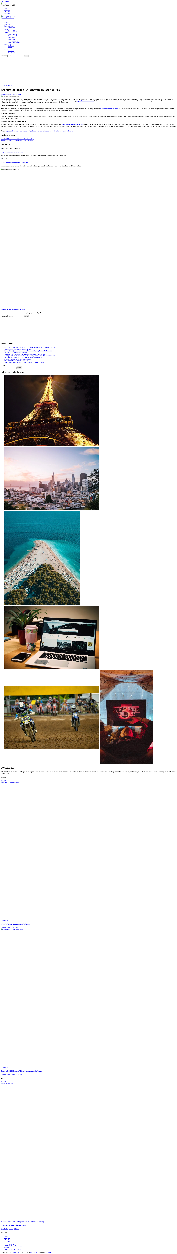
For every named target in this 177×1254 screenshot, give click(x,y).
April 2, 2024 (15, 927)
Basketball (11, 46)
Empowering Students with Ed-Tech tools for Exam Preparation (23, 357)
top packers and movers (66, 131)
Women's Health (36, 1222)
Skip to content (5, 1)
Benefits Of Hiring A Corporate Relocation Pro (13, 309)
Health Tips (11, 52)
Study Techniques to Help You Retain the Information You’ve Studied (24, 362)
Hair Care (11, 51)
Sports (7, 44)
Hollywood (11, 27)
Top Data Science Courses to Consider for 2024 (18, 349)
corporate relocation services (13, 131)
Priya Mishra (4, 1229)
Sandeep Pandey (5, 94)
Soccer (10, 47)
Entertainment (8, 26)
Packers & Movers (6, 85)
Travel (6, 32)
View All (3, 781)
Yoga (42, 1222)
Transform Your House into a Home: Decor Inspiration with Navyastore (25, 354)
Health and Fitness (6, 1222)
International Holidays (14, 36)
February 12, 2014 (14, 1229)
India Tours (11, 37)
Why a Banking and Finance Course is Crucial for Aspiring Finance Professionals (28, 351)
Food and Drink (12, 31)
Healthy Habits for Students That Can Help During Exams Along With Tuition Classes (29, 356)
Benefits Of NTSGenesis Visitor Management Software (21, 1071)
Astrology (15, 41)
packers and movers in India (50, 131)
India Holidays (12, 34)
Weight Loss (28, 1222)
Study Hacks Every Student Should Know (16, 360)
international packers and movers (32, 131)
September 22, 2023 (16, 1074)
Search (3, 365)
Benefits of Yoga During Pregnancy (14, 1225)
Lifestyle (6, 29)
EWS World (33, 1252)
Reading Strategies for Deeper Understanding (17, 359)
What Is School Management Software (15, 352)
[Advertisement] (88, 71)
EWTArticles (15, 1252)
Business (7, 24)
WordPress (49, 1252)
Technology (4, 920)
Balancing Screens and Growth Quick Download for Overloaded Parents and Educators (30, 347)
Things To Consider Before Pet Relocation (12, 152)
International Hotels (14, 42)
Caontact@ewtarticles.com (13, 1249)
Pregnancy (21, 1222)
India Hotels (11, 39)
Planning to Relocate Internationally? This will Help (14, 162)
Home (6, 22)
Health (6, 49)
